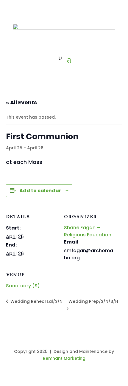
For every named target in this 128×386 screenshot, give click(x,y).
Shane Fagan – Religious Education (87, 231)
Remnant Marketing (64, 358)
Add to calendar (40, 190)
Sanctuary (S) (23, 285)
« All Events (21, 102)
